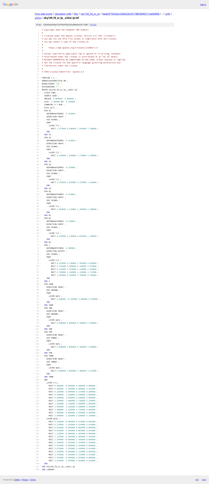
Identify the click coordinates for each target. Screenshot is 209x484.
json (204, 479)
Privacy (25, 479)
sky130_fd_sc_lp (90, 14)
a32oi (38, 17)
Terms (33, 479)
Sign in (203, 4)
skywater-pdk (63, 14)
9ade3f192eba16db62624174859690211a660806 (131, 14)
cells (167, 14)
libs (76, 14)
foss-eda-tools (43, 14)
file (93, 24)
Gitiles (17, 479)
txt (197, 479)
